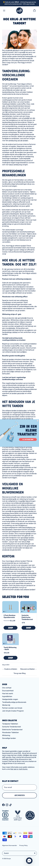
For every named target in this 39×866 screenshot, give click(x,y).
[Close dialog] (38, 421)
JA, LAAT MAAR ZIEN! (27, 439)
